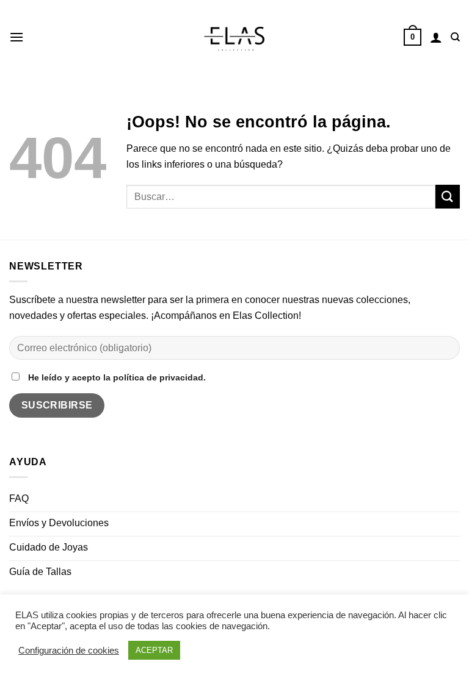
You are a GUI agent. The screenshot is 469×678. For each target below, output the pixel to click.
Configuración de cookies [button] (68, 650)
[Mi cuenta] (436, 37)
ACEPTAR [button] (154, 650)
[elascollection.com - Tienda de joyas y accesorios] (234, 37)
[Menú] (16, 37)
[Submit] (447, 197)
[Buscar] (455, 37)
